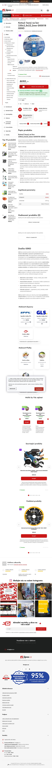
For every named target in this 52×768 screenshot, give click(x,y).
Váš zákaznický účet (6, 707)
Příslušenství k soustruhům (10, 85)
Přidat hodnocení (33, 222)
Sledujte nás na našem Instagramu (28, 580)
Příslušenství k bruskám (10, 52)
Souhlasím (39, 389)
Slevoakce (8, 23)
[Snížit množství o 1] (21, 86)
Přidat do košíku (36, 86)
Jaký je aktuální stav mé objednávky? (10, 718)
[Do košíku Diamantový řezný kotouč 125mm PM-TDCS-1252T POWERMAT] (34, 536)
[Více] (46, 15)
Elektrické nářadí (8, 39)
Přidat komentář (31, 237)
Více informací (39, 70)
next (48, 467)
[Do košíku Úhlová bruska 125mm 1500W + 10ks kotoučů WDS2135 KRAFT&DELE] (34, 478)
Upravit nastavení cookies (36, 763)
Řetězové (15, 66)
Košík (3, 731)
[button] (27, 425)
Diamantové (15, 68)
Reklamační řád (5, 702)
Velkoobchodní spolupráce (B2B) (9, 693)
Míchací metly (10, 95)
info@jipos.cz (10, 649)
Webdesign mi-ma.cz (24, 764)
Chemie (8, 99)
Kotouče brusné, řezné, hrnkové (12, 56)
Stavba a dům (9, 31)
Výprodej (8, 131)
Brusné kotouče (11, 59)
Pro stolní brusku (11, 75)
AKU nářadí (7, 37)
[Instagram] (26, 669)
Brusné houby (10, 97)
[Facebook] (22, 669)
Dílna (7, 34)
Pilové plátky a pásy (11, 82)
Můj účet (4, 728)
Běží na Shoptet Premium (14, 764)
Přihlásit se (41, 629)
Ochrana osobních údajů (7, 705)
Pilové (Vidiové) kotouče (11, 61)
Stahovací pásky (10, 88)
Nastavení (12, 388)
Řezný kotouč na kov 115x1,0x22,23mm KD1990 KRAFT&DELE (40, 414)
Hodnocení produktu (35, 123)
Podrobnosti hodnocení (37, 31)
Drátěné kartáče (10, 93)
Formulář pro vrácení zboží (23, 748)
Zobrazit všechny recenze (20, 564)
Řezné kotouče (11, 64)
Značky (8, 135)
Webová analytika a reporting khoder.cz (36, 764)
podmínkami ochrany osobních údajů (27, 632)
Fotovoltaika (9, 127)
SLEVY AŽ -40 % (24, 1)
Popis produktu (23, 123)
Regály (6, 102)
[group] (27, 419)
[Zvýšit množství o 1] (26, 86)
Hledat (41, 10)
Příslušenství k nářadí (9, 43)
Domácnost (9, 107)
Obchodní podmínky (6, 697)
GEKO (23, 100)
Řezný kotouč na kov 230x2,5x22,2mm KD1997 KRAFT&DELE (27, 414)
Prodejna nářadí (5, 695)
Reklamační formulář (7, 721)
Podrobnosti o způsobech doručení (29, 341)
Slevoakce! (36, 1)
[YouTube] (29, 669)
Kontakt (4, 710)
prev (18, 467)
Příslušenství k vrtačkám (10, 49)
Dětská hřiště (9, 110)
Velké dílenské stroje (11, 78)
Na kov (14, 70)
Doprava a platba (6, 700)
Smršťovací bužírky (11, 91)
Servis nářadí (5, 726)
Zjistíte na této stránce (24, 744)
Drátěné (9, 73)
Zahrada (8, 27)
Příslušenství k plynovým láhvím (10, 45)
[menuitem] (6, 15)
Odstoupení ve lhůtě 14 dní (8, 723)
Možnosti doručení (46, 76)
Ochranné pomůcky (8, 122)
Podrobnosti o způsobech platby (28, 392)
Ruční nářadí (8, 41)
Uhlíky (8, 90)
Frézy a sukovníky (10, 80)
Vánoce (8, 118)
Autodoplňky (9, 114)
